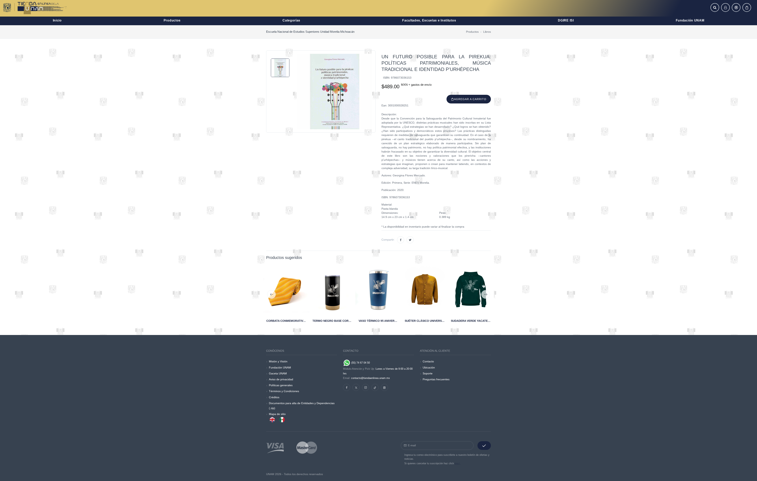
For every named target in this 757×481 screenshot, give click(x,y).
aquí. (458, 463)
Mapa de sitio (277, 414)
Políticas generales (281, 385)
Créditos (274, 397)
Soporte (428, 373)
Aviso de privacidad (281, 379)
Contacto (428, 361)
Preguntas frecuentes (436, 379)
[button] (714, 7)
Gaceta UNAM (278, 373)
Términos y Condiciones (284, 391)
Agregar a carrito (470, 99)
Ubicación (429, 367)
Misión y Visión (278, 361)
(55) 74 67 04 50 (360, 362)
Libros (487, 31)
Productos (472, 31)
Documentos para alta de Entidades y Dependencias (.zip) (302, 406)
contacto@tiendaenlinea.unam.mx (370, 378)
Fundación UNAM (280, 367)
